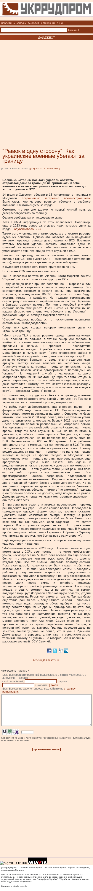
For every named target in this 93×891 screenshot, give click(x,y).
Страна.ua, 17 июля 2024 (45, 168)
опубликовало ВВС (27, 229)
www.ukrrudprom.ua (73, 874)
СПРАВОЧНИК (48, 23)
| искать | (73, 30)
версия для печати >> (46, 660)
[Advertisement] (46, 87)
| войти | (54, 685)
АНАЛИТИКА (19, 23)
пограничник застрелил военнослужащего (56, 198)
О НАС (60, 23)
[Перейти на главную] (46, 19)
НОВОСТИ (6, 23)
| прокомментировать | (46, 749)
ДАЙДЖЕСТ (33, 23)
